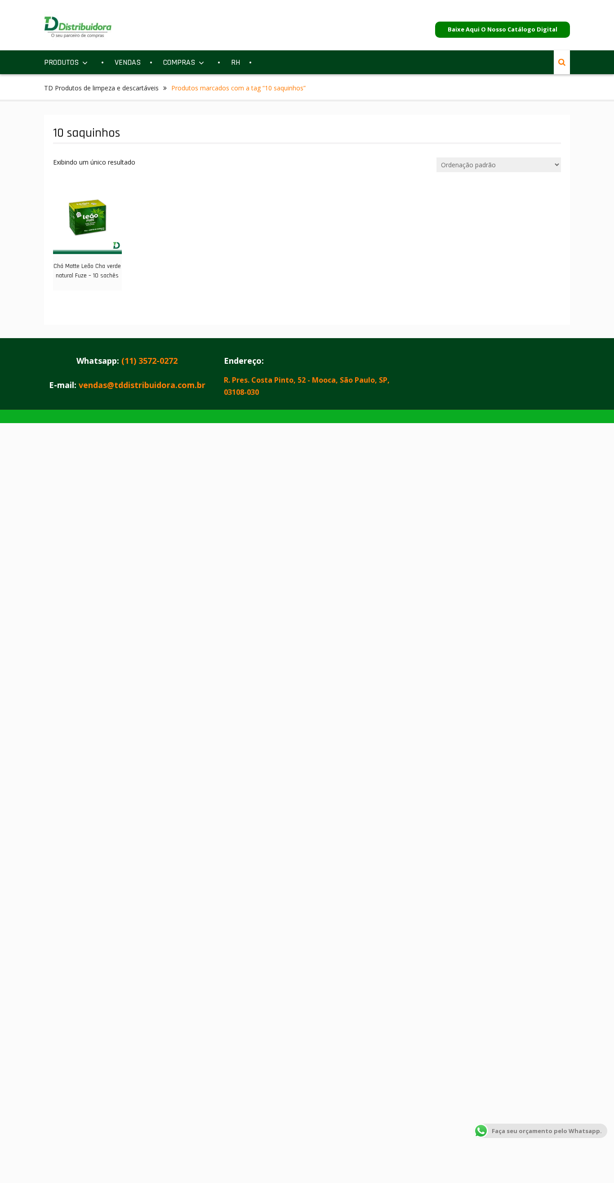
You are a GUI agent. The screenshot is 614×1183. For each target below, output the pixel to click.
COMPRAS (179, 62)
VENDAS (128, 62)
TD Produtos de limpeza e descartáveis (101, 88)
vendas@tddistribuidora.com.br (142, 384)
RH (235, 62)
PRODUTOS (61, 62)
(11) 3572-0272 (149, 360)
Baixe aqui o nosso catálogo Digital (502, 29)
